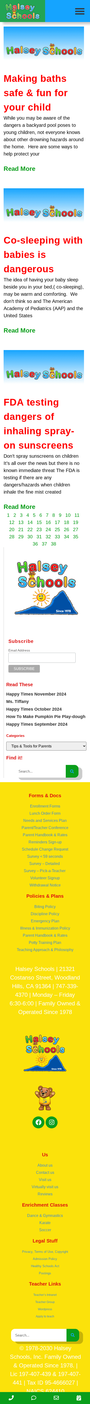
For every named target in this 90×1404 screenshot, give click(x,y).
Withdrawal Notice (45, 885)
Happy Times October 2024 (34, 709)
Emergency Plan (45, 921)
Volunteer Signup (45, 878)
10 (68, 515)
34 (66, 536)
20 (11, 529)
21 (21, 529)
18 (66, 522)
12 (11, 522)
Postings (45, 1273)
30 (30, 536)
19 (75, 522)
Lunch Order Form (45, 813)
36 (35, 543)
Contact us (45, 1172)
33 (57, 536)
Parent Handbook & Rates (45, 835)
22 (30, 529)
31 (39, 536)
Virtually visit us (45, 1187)
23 (39, 529)
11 (76, 515)
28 (11, 536)
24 (48, 529)
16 (48, 522)
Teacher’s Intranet (45, 1295)
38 (53, 543)
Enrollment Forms (45, 806)
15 (39, 522)
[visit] (78, 1398)
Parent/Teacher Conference (45, 828)
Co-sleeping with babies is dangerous (43, 254)
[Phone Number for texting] (34, 1398)
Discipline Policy (45, 914)
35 (75, 536)
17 (57, 522)
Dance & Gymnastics (45, 1216)
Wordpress (45, 1309)
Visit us (45, 1180)
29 (21, 536)
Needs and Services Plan (45, 821)
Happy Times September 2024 (36, 724)
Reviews (45, 1194)
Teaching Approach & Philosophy (45, 950)
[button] (80, 11)
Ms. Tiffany (17, 701)
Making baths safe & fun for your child (36, 92)
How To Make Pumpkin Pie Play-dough (45, 716)
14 (30, 522)
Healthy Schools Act (45, 1266)
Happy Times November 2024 (36, 694)
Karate (45, 1223)
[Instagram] (52, 1122)
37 (44, 543)
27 (75, 529)
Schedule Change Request (45, 849)
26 (66, 529)
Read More (19, 168)
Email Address (19, 650)
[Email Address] (56, 1398)
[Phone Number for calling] (11, 1398)
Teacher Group (45, 1302)
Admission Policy (45, 1259)
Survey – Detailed (45, 864)
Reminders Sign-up (45, 842)
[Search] (72, 771)
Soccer (45, 1230)
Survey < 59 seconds (45, 856)
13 (21, 522)
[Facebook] (38, 1122)
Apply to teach (45, 1316)
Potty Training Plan (45, 943)
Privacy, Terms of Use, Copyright (45, 1252)
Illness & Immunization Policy (45, 928)
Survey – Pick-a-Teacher (45, 871)
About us (45, 1165)
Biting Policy (45, 907)
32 (48, 536)
